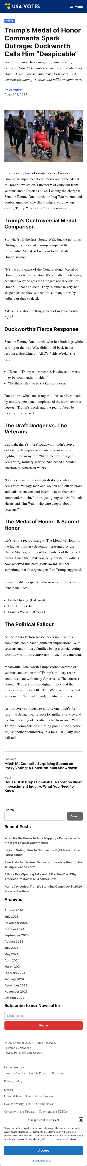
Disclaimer (57, 1073)
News (9, 20)
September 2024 (16, 935)
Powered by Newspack (18, 1047)
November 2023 (16, 991)
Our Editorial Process (39, 1096)
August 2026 (13, 910)
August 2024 (13, 941)
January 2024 (14, 979)
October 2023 (14, 997)
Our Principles (44, 1104)
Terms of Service (14, 1073)
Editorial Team (13, 1096)
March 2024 (13, 966)
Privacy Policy (13, 1081)
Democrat (16, 89)
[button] (81, 1120)
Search (9, 810)
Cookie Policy (38, 1073)
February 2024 (14, 972)
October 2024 (14, 929)
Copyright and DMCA (53, 1111)
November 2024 (16, 923)
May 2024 (11, 954)
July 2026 (11, 916)
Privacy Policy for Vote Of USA (23, 1052)
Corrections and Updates (19, 1111)
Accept (43, 1150)
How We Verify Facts (17, 1104)
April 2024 (12, 960)
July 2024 (11, 947)
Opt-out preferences (41, 1160)
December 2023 (15, 985)
